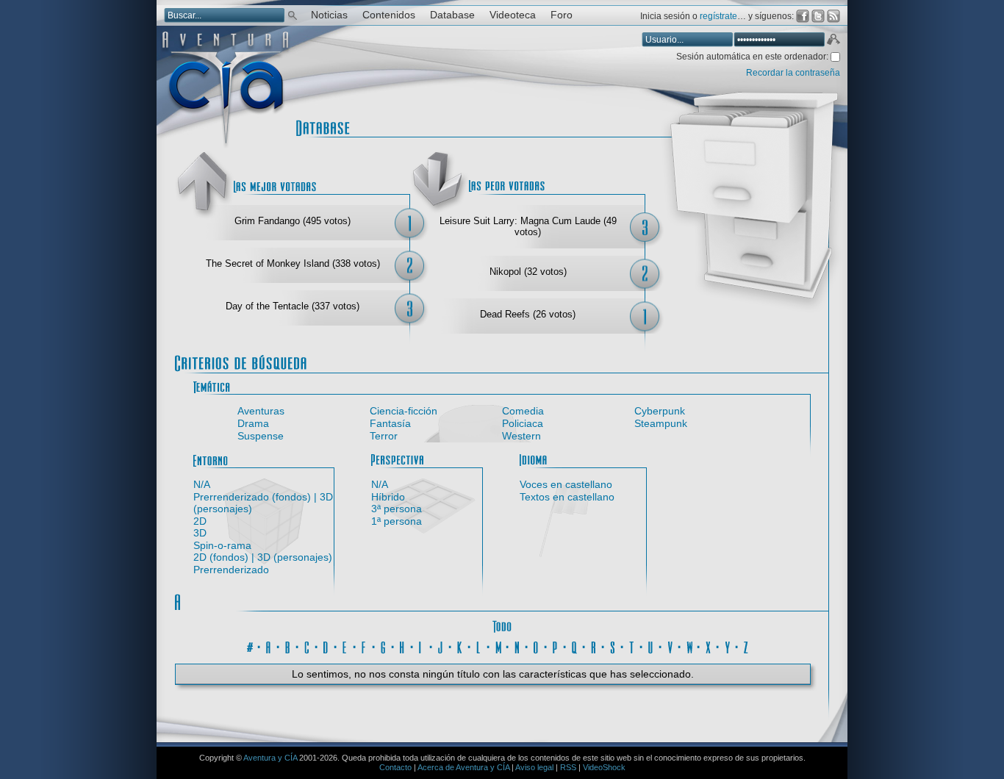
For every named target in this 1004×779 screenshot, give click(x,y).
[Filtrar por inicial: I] (422, 645)
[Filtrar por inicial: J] (441, 645)
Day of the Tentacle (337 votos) (292, 306)
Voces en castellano (566, 484)
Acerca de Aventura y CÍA (463, 767)
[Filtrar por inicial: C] (307, 645)
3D (200, 533)
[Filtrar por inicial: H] (403, 645)
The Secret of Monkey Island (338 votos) (293, 263)
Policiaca (522, 423)
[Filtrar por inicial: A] (269, 645)
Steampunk (660, 423)
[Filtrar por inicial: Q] (575, 645)
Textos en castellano (567, 497)
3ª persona (396, 508)
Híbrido (388, 497)
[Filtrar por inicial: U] (651, 645)
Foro (562, 15)
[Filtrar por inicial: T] (632, 645)
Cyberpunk (659, 411)
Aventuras (260, 411)
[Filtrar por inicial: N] (517, 645)
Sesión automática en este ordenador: (753, 56)
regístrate (718, 16)
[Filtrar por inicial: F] (364, 645)
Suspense (260, 436)
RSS (568, 767)
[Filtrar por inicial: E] (345, 645)
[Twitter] (818, 16)
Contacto (395, 767)
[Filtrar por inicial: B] (288, 645)
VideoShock (604, 767)
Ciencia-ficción (403, 411)
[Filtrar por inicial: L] (479, 645)
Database (452, 15)
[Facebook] (802, 16)
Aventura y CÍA (270, 757)
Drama (253, 423)
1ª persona (396, 521)
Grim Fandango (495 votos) (292, 220)
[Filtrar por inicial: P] (556, 645)
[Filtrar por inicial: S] (613, 645)
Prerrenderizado (231, 569)
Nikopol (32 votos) (528, 271)
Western (521, 436)
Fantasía (390, 423)
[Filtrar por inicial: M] (498, 645)
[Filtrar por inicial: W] (689, 645)
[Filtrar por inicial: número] (250, 645)
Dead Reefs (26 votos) (527, 314)
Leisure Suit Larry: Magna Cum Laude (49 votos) (528, 226)
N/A (201, 484)
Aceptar (832, 41)
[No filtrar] (502, 624)
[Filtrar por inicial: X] (708, 645)
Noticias (329, 15)
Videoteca (513, 15)
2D (200, 521)
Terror (384, 436)
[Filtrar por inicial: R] (594, 645)
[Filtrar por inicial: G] (384, 645)
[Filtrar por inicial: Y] (728, 645)
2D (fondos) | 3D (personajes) (262, 557)
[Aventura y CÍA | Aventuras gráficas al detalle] (225, 146)
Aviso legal (534, 767)
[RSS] (833, 16)
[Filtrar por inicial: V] (670, 645)
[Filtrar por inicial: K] (460, 645)
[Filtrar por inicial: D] (326, 645)
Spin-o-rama (222, 545)
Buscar (292, 14)
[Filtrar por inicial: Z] (747, 645)
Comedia (523, 411)
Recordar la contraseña (793, 73)
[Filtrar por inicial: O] (536, 645)
